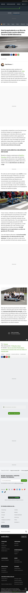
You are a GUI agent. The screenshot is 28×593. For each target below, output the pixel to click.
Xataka (2, 543)
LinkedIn (2, 492)
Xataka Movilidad (18, 514)
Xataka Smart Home (5, 549)
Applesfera (3, 547)
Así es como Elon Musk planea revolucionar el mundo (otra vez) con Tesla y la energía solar (14, 349)
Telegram (20, 489)
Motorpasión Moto (18, 562)
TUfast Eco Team (16, 346)
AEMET (4, 24)
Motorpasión (17, 560)
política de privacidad (18, 483)
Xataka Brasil (4, 580)
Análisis (16, 509)
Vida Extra (16, 545)
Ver (14, 413)
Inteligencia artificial (5, 519)
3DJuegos (16, 543)
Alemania (24, 354)
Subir (23, 536)
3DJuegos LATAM (17, 578)
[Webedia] (25, 1)
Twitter (14, 55)
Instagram (17, 489)
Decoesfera (3, 570)
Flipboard (16, 55)
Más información (15, 591)
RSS (22, 489)
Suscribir (24, 480)
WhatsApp (7, 489)
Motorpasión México (18, 584)
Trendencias (3, 568)
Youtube (14, 489)
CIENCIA (18, 4)
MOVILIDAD (24, 4)
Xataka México (4, 578)
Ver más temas (5, 526)
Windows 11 (16, 522)
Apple (2, 517)
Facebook (11, 55)
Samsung (16, 517)
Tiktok (5, 492)
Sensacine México (18, 580)
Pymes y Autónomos (18, 570)
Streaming (3, 509)
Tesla (23, 71)
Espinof (15, 553)
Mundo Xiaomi (4, 550)
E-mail (18, 55)
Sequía (13, 24)
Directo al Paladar (5, 560)
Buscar (26, 531)
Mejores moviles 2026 (15, 470)
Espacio (3, 512)
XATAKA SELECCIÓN (11, 4)
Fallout (17, 24)
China (8, 24)
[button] (9, 64)
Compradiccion (4, 572)
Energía (3, 514)
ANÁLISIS (3, 4)
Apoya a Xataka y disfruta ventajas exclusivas (14, 499)
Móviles (16, 512)
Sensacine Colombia (18, 582)
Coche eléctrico (16, 354)
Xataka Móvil (4, 545)
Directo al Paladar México (6, 584)
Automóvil (8, 354)
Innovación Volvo (16, 12)
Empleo (3, 522)
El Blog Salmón (17, 568)
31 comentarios (6, 54)
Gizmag (6, 344)
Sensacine (16, 551)
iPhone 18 (23, 24)
